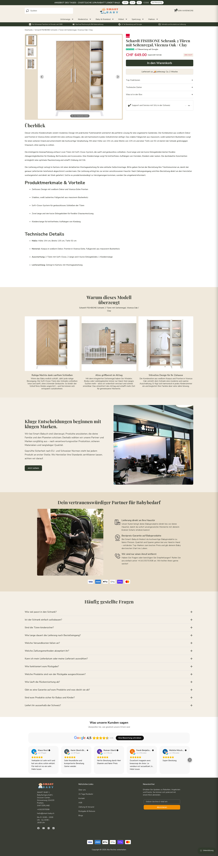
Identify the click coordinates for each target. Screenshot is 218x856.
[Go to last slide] (42, 77)
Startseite (29, 30)
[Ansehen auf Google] (33, 751)
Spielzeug (136, 19)
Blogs (80, 815)
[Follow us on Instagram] (48, 828)
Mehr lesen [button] (36, 769)
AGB (80, 802)
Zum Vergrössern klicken (81, 116)
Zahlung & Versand (86, 807)
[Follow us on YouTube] (43, 828)
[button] (31, 40)
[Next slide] (118, 77)
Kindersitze (83, 19)
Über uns (82, 790)
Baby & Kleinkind (103, 19)
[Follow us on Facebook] (38, 828)
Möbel (121, 19)
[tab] (185, 105)
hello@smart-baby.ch (45, 813)
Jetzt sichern (33, 468)
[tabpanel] (150, 105)
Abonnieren (162, 807)
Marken (151, 19)
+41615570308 (43, 809)
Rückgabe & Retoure (86, 811)
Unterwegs (65, 19)
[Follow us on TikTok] (53, 828)
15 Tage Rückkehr (85, 794)
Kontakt (81, 798)
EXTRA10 (156, 2)
